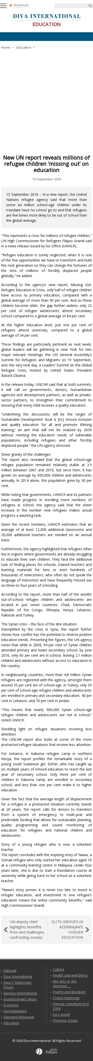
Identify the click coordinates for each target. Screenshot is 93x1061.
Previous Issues (65, 1020)
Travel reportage (66, 998)
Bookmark (21, 5)
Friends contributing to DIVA (71, 1006)
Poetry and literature (69, 992)
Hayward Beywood (18, 1017)
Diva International (17, 976)
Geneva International (20, 993)
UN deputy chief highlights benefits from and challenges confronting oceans (27, 929)
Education (11, 1023)
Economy (11, 1005)
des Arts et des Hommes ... (65, 983)
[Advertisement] (46, 101)
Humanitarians (15, 1011)
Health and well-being (70, 975)
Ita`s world (61, 1014)
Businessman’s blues (20, 999)
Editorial (9, 970)
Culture (58, 969)
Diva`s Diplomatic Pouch (17, 985)
